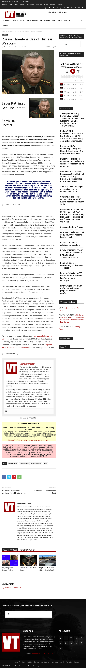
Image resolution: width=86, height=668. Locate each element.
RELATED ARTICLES (10, 550)
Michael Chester (9, 47)
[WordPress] (79, 7)
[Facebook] (49, 7)
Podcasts (67, 20)
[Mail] (53, 7)
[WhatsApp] (19, 477)
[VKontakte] (75, 7)
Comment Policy (42, 440)
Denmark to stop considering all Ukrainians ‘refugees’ (71, 265)
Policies (16, 4)
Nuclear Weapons (36, 463)
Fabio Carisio (79, 315)
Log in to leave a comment (11, 588)
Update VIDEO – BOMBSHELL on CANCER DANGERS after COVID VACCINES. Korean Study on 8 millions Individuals (71, 136)
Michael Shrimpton (76, 317)
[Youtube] (82, 7)
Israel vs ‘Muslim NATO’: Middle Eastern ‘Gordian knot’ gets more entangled (71, 277)
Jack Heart (64, 317)
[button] (81, 20)
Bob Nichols (64, 322)
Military (47, 20)
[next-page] (6, 574)
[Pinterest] (14, 477)
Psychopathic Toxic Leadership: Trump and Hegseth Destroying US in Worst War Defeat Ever (71, 150)
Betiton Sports (37, 666)
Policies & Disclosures (26, 440)
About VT (4, 4)
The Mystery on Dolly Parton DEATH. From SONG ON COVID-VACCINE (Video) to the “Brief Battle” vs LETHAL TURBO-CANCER (72, 119)
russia (45, 463)
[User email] (6, 411)
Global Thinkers (65, 338)
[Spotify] (68, 7)
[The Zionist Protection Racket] (28, 560)
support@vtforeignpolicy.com (43, 653)
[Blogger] (45, 7)
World (59, 20)
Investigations (32, 20)
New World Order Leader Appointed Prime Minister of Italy (14, 492)
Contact (60, 4)
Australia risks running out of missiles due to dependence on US (72, 189)
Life (41, 20)
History (22, 20)
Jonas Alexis (70, 308)
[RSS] (64, 7)
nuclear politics (24, 463)
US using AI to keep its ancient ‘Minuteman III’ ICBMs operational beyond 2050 (72, 200)
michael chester (12, 463)
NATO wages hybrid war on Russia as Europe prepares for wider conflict (71, 289)
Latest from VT (65, 108)
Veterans (10, 31)
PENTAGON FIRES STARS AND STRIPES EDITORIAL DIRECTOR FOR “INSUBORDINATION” (71, 254)
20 (55, 47)
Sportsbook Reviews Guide (23, 666)
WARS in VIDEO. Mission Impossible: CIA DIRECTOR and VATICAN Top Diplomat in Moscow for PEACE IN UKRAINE (72, 176)
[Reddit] (57, 7)
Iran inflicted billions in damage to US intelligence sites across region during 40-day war (72, 162)
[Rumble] (60, 7)
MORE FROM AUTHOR (27, 550)
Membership (30, 4)
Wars (53, 20)
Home (3, 31)
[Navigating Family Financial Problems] (10, 560)
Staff (10, 4)
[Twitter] (71, 7)
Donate (22, 4)
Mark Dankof (65, 320)
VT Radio (5, 26)
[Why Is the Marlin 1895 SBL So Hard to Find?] (47, 560)
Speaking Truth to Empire (71, 227)
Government (7, 20)
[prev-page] (3, 574)
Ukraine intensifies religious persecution (70, 243)
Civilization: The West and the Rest (45, 492)
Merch (46, 4)
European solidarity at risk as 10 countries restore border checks (72, 234)
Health (15, 20)
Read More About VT (35, 648)
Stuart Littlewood (77, 320)
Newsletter (39, 4)
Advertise (52, 4)
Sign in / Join (25, 1)
